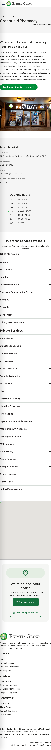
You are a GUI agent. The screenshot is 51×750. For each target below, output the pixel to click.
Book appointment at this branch (18, 87)
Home (2, 16)
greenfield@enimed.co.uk (11, 173)
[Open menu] (3, 4)
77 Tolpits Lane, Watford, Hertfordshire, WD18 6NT (23, 156)
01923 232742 (6, 165)
